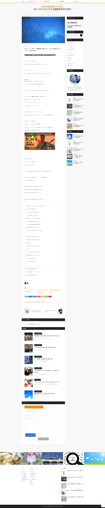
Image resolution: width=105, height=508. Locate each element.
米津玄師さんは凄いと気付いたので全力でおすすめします (47, 335)
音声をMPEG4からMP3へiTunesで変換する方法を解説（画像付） (55, 290)
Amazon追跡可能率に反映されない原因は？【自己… (78, 113)
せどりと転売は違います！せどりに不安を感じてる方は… (78, 106)
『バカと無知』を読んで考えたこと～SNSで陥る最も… (78, 137)
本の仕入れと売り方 (71, 63)
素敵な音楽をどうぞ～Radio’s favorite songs (44, 393)
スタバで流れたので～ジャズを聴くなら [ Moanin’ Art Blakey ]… (46, 371)
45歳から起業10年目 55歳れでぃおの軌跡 (51, 506)
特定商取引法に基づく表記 (25, 479)
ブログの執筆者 (61, 1)
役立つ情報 (69, 57)
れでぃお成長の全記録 (33, 479)
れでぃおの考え (32, 476)
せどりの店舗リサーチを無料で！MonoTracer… (77, 163)
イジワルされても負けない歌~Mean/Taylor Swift (45, 347)
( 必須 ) (27, 415)
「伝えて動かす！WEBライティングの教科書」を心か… (78, 156)
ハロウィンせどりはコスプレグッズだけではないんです (46, 382)
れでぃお (75, 85)
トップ (23, 470)
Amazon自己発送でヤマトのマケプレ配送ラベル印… (78, 150)
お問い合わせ (76, 1)
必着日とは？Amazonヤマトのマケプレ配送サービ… (78, 100)
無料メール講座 (46, 1)
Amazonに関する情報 (71, 42)
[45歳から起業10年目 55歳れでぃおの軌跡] (52, 10)
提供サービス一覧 (31, 1)
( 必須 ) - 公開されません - (30, 418)
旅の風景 (69, 59)
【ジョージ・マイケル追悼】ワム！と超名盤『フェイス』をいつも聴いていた (42, 290)
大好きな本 (69, 53)
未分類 (69, 61)
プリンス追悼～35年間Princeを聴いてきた (43, 359)
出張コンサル (70, 51)
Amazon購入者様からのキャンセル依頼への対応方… (78, 126)
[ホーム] (23, 1)
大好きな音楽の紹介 (25, 17)
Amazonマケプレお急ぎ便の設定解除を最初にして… (78, 119)
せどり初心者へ (37, 379)
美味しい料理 (70, 65)
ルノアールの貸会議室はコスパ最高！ (32, 324)
